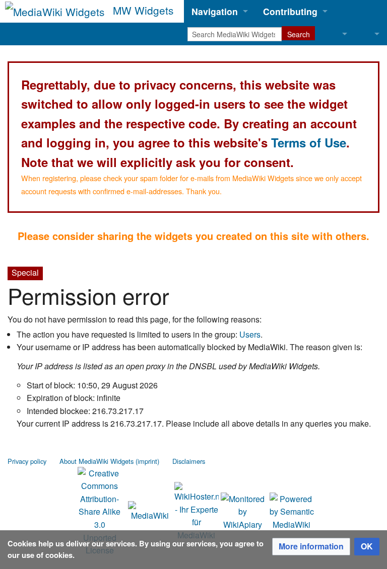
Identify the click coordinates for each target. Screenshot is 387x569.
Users (250, 334)
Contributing (290, 11)
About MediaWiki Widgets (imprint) (109, 461)
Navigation (214, 11)
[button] (311, 546)
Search (298, 34)
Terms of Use (308, 142)
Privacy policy (27, 461)
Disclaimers (188, 461)
